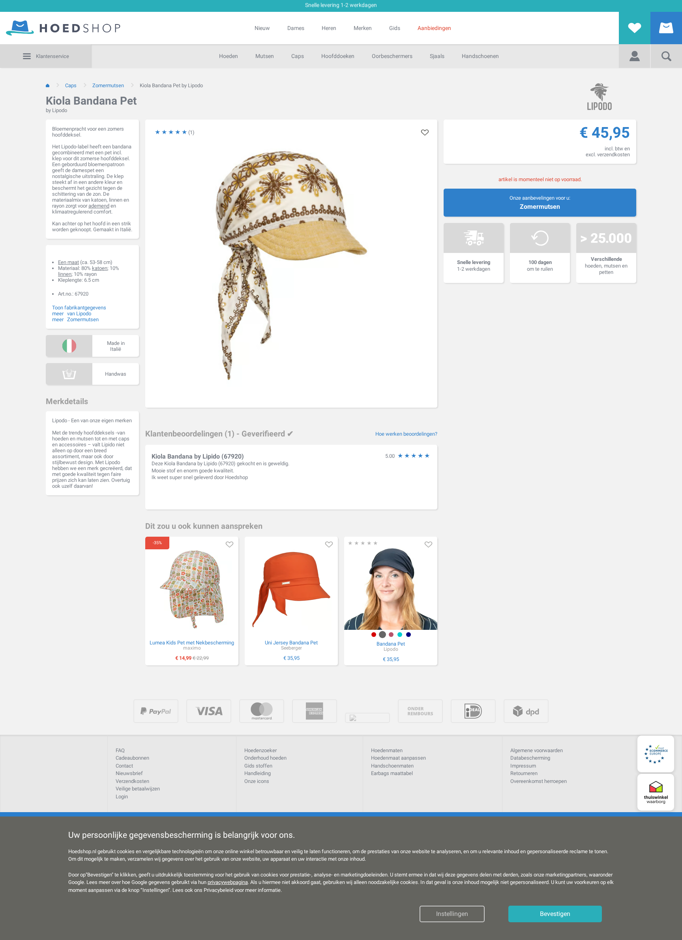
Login (122, 797)
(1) (191, 132)
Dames (295, 28)
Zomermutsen (540, 206)
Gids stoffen (258, 766)
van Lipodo (79, 313)
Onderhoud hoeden (265, 758)
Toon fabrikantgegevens (79, 308)
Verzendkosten (132, 781)
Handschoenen (480, 56)
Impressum (523, 766)
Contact (124, 766)
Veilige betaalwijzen (138, 789)
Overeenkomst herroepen (538, 781)
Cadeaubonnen (132, 758)
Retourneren (524, 773)
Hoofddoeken (337, 56)
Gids (394, 28)
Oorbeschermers (392, 56)
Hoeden (228, 56)
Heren (329, 28)
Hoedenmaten (387, 750)
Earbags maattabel (392, 773)
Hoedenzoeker (260, 750)
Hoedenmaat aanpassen (398, 758)
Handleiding (257, 773)
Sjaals (437, 56)
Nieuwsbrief (129, 773)
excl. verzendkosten (608, 154)
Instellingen (452, 914)
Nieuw (262, 28)
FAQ (120, 750)
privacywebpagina (228, 882)
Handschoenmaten (392, 766)
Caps (297, 56)
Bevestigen (555, 914)
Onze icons (256, 781)
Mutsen (264, 56)
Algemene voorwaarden (536, 750)
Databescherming (530, 758)
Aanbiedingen (434, 28)
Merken (363, 28)
